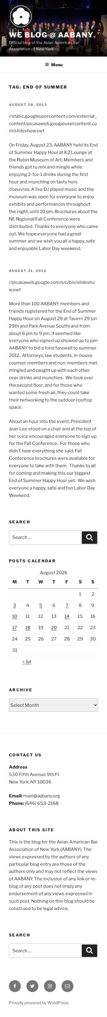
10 (14, 616)
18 (27, 627)
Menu (56, 64)
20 (54, 627)
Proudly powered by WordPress (39, 1002)
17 (14, 627)
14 (67, 616)
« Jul (27, 661)
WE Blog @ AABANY (51, 35)
